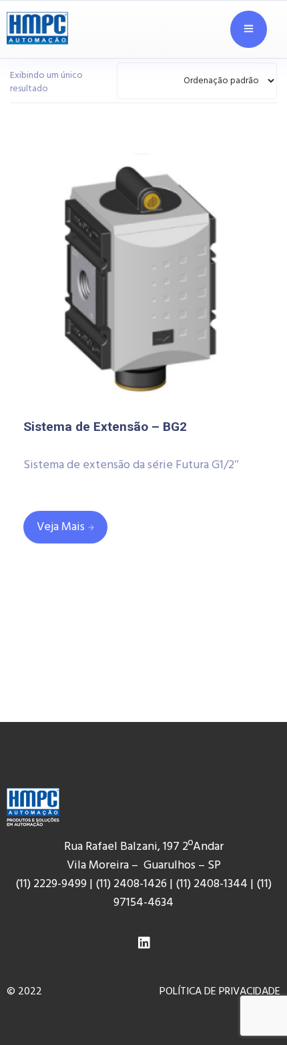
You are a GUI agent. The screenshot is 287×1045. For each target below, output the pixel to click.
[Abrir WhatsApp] (254, 1004)
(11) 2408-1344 (213, 884)
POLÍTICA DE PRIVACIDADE (220, 991)
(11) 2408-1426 (131, 884)
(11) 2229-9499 (51, 884)
